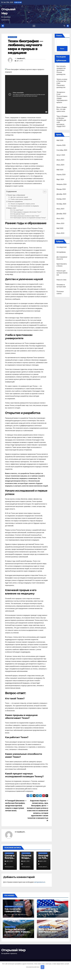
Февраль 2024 (61, 184)
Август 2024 (61, 155)
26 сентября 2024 (46, 914)
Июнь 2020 (60, 223)
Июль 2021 (60, 218)
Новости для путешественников (62, 273)
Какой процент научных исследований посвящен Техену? (29, 217)
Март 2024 (60, 179)
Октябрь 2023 (61, 204)
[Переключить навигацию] (33, 25)
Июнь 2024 (60, 165)
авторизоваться (39, 882)
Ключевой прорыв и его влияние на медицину (25, 206)
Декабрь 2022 (61, 213)
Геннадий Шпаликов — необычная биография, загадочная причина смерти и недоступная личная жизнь (16, 806)
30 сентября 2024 (12, 914)
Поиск (59, 36)
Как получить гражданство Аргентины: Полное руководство (61, 70)
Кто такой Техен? (18, 210)
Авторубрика (61, 252)
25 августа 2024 (11, 935)
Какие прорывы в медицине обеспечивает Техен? (27, 212)
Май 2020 (60, 228)
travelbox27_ (21, 58)
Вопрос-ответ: (11, 208)
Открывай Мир (13, 950)
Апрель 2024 (61, 174)
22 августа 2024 (45, 935)
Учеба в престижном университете (21, 199)
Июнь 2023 (60, 209)
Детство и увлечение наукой (19, 197)
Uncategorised (12, 37)
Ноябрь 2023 (61, 199)
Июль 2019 (60, 233)
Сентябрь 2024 (62, 150)
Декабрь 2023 (61, 194)
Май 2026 (60, 140)
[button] (64, 26)
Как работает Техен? (19, 214)
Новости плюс (61, 280)
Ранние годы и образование (16, 195)
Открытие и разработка (14, 201)
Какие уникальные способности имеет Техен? (26, 216)
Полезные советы (10, 926)
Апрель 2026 (61, 145)
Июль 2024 (60, 160)
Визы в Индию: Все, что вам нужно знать (62, 109)
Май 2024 (60, 169)
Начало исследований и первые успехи (23, 203)
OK (42, 967)
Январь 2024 (61, 189)
